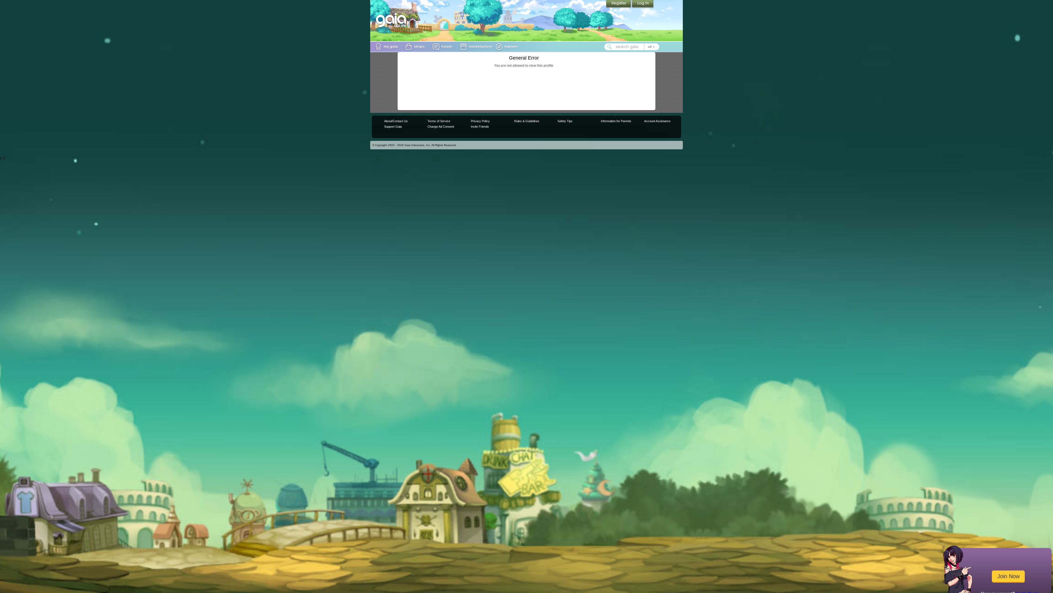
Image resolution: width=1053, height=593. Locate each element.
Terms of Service (439, 121)
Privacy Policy (480, 121)
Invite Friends (480, 126)
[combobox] (631, 46)
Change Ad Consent (441, 126)
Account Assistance (657, 121)
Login (643, 4)
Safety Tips (565, 121)
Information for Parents (616, 121)
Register (619, 4)
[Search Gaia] (609, 47)
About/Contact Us (396, 121)
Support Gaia (393, 126)
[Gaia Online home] (392, 20)
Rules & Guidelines (526, 121)
